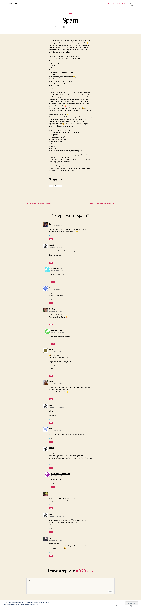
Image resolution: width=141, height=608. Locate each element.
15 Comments (82, 27)
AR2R (81, 571)
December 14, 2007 (70, 27)
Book (118, 3)
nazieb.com (13, 4)
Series (123, 3)
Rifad (60, 27)
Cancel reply (90, 572)
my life (70, 14)
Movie (113, 3)
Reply (51, 239)
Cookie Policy (35, 604)
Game (108, 3)
